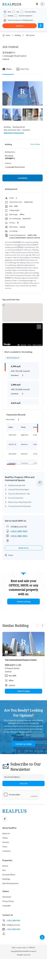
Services (5, 842)
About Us (6, 833)
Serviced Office (30, 12)
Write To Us (23, 548)
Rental (5, 866)
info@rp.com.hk (18, 526)
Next (39, 114)
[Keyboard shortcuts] (18, 344)
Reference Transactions (14, 133)
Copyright (6, 905)
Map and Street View (12, 130)
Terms (29, 345)
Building (10, 16)
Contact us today (23, 744)
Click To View (23, 691)
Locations (6, 851)
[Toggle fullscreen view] (39, 326)
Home (8, 35)
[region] (22, 334)
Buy (18, 12)
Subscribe (23, 783)
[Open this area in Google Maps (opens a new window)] (7, 344)
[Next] (42, 644)
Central (12, 685)
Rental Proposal (13, 358)
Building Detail (19, 127)
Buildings (6, 879)
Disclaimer (6, 897)
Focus (4, 846)
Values (5, 838)
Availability (22, 178)
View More (14, 375)
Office (11, 680)
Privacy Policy (8, 901)
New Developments (10, 883)
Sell (4, 870)
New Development (25, 16)
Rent (9, 12)
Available (26, 130)
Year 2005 (12, 675)
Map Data (23, 345)
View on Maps (35, 144)
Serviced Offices (8, 874)
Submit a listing (23, 601)
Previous (6, 114)
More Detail (10, 419)
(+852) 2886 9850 (18, 531)
